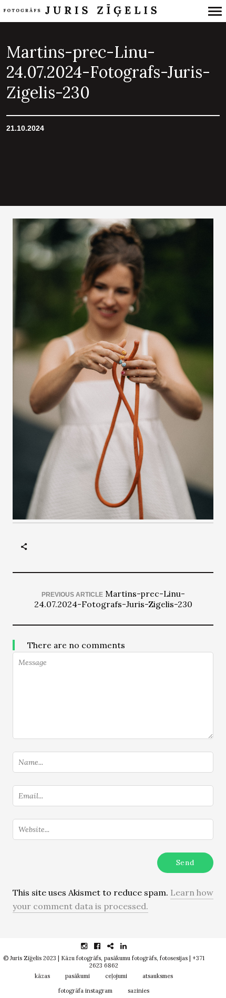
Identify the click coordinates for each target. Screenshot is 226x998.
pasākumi (77, 976)
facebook (102, 946)
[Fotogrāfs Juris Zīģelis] (83, 11)
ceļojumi (116, 976)
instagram (89, 946)
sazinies (138, 990)
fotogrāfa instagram (85, 990)
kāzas (42, 976)
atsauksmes (157, 976)
